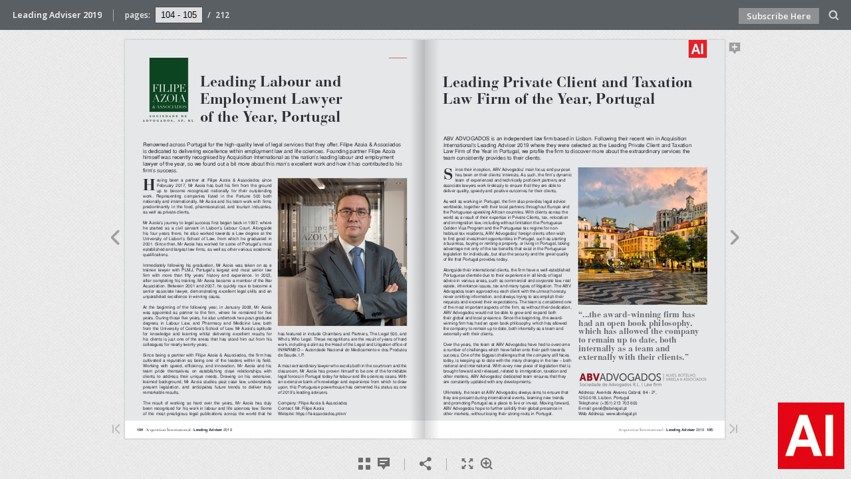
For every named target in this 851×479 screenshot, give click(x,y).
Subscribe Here (779, 16)
